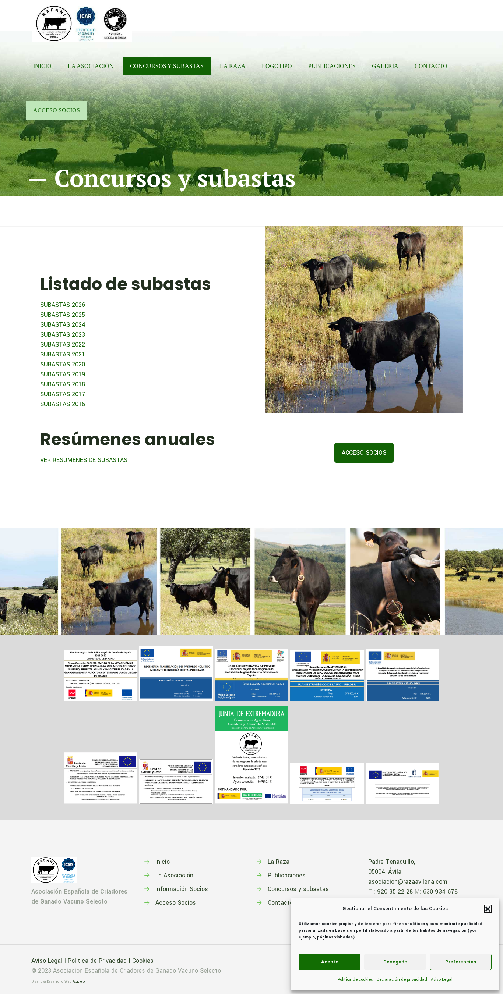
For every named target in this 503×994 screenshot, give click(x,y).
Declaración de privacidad (402, 979)
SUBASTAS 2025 (62, 314)
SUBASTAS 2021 (62, 354)
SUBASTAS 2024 (62, 324)
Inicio (162, 862)
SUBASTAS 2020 (62, 364)
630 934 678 (440, 891)
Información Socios (181, 889)
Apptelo (79, 981)
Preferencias (460, 961)
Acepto (329, 961)
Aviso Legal (442, 979)
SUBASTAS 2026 (62, 305)
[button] (488, 908)
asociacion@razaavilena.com (407, 881)
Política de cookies (355, 979)
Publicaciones (287, 875)
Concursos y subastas (298, 889)
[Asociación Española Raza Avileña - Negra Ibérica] (82, 22)
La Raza (278, 862)
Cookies (143, 960)
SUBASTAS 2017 (62, 394)
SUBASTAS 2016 (62, 404)
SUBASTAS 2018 (62, 384)
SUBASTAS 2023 (62, 334)
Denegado (395, 961)
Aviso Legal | (49, 960)
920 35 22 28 (395, 891)
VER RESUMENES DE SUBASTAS (83, 460)
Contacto (280, 902)
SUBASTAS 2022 (62, 344)
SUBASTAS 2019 (62, 374)
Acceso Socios (175, 902)
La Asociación (174, 875)
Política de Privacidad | (100, 960)
